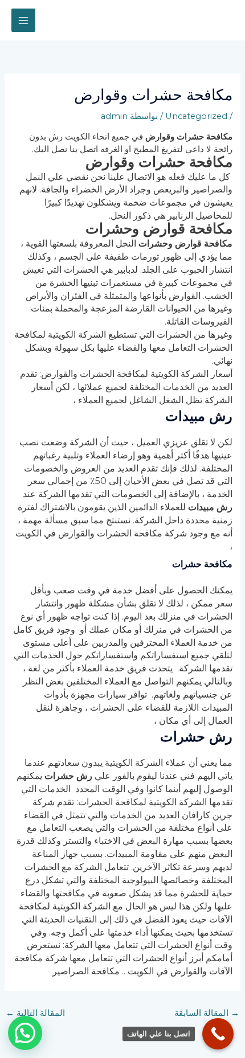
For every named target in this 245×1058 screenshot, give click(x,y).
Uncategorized (196, 116)
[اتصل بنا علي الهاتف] (218, 1033)
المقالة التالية (35, 1013)
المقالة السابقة (206, 1013)
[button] (25, 1033)
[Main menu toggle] (23, 20)
